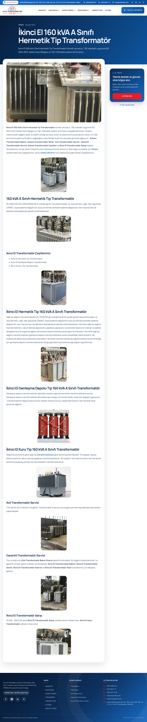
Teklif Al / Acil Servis (134, 10)
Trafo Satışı (75, 690)
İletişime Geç (127, 96)
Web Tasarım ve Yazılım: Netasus (133, 718)
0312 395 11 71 (105, 2)
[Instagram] (136, 2)
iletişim (94, 149)
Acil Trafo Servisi (76, 694)
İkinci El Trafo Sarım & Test (80, 701)
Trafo (21, 25)
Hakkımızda (53, 10)
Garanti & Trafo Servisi (78, 697)
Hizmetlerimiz (67, 10)
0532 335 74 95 (112, 692)
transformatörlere (45, 454)
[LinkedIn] (140, 2)
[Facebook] (132, 2)
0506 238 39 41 (91, 2)
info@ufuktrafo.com (122, 2)
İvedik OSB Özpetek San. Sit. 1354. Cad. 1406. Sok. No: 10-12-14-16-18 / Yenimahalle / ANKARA (125, 703)
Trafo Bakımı (75, 686)
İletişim (108, 10)
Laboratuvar (97, 10)
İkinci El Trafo (51, 708)
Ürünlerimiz (83, 10)
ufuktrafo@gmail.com (114, 699)
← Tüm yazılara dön (127, 105)
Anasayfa (42, 10)
